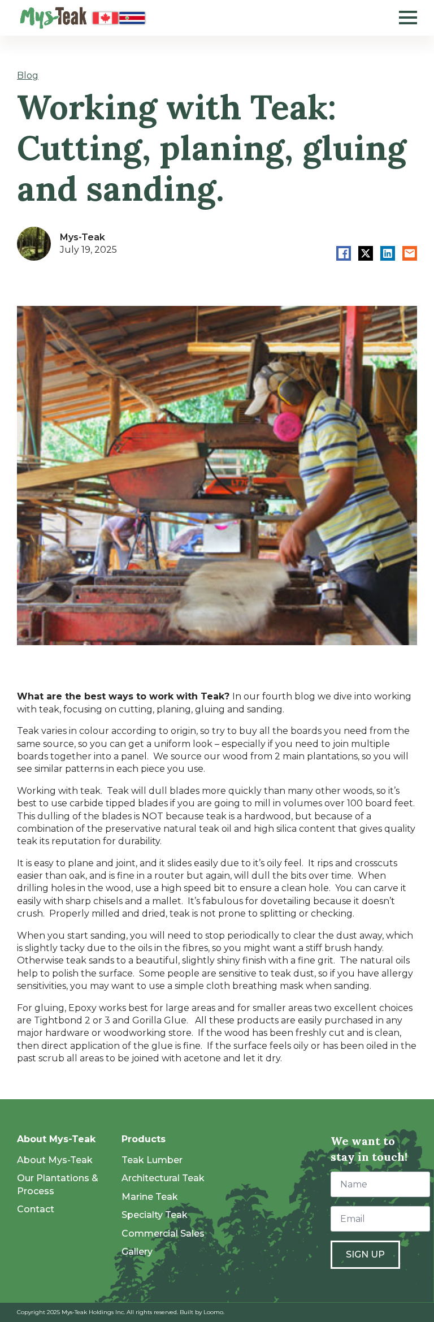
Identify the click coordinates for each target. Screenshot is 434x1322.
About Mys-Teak (55, 1160)
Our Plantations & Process (57, 1184)
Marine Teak (149, 1196)
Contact (35, 1209)
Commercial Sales (163, 1233)
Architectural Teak (163, 1178)
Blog (27, 75)
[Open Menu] (408, 17)
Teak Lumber (152, 1160)
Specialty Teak (154, 1214)
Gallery (137, 1251)
